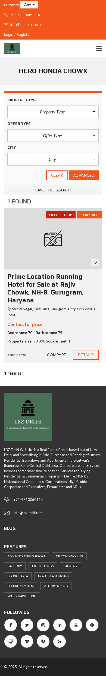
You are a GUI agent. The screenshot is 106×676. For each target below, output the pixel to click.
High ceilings (43, 566)
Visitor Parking (56, 586)
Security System (21, 586)
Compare (56, 354)
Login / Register (17, 34)
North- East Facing (53, 576)
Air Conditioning (69, 556)
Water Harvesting (22, 596)
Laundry (70, 566)
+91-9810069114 (25, 15)
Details (86, 354)
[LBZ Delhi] (10, 48)
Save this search (53, 190)
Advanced (83, 175)
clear (57, 175)
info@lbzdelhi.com (25, 24)
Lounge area (18, 576)
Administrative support (26, 556)
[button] (29, 4)
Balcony (15, 566)
